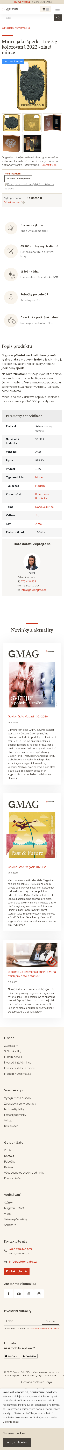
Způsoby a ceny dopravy (20, 1103)
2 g (37, 515)
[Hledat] (58, 17)
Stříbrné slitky (12, 1051)
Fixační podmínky (15, 1115)
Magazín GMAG (14, 1208)
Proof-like (41, 498)
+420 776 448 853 (21, 2)
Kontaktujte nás (16, 1271)
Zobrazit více (48, 164)
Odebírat (50, 1321)
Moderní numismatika (17, 1073)
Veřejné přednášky (15, 1219)
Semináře (10, 1225)
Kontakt (9, 1156)
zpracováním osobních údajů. (44, 1328)
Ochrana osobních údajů (36, 1382)
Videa (7, 1213)
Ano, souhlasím (16, 1442)
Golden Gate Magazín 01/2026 (27, 867)
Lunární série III (13, 1057)
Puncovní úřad (13, 1178)
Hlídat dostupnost (20, 178)
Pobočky (9, 1161)
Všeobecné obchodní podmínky (24, 1172)
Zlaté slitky (11, 1045)
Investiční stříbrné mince (19, 1068)
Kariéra (8, 1167)
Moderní (40, 485)
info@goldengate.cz (33, 590)
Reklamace (11, 1126)
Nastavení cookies (14, 1433)
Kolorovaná (42, 494)
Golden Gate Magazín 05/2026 (28, 716)
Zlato (38, 523)
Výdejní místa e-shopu (18, 1098)
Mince (38, 477)
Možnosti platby (14, 1109)
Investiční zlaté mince (17, 1062)
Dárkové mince (44, 506)
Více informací (13, 202)
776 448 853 (28, 581)
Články (8, 1202)
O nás (7, 1150)
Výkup (8, 1120)
